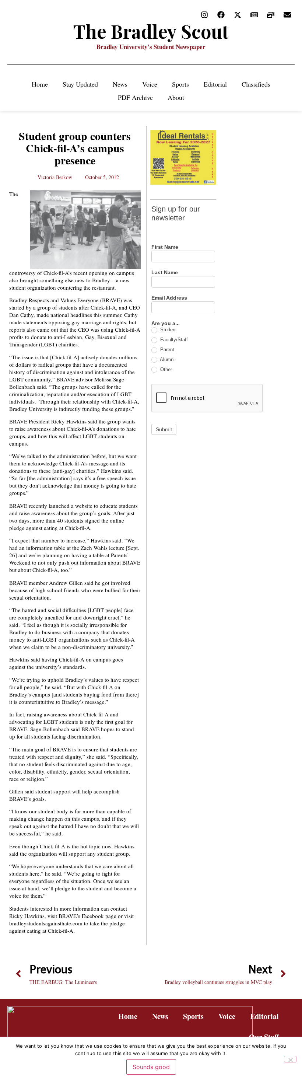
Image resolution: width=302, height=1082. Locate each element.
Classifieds (256, 84)
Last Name (164, 272)
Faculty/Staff (173, 339)
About (176, 97)
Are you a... (165, 323)
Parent (166, 349)
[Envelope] (287, 14)
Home (40, 84)
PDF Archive (135, 97)
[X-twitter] (237, 14)
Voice (149, 84)
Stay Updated (80, 84)
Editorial (215, 84)
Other (165, 369)
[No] (290, 1059)
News (120, 84)
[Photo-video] (270, 14)
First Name (164, 247)
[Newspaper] (254, 14)
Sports (180, 84)
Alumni (167, 359)
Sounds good (151, 1067)
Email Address (169, 298)
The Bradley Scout (151, 31)
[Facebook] (221, 14)
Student (168, 329)
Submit (164, 429)
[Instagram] (204, 14)
